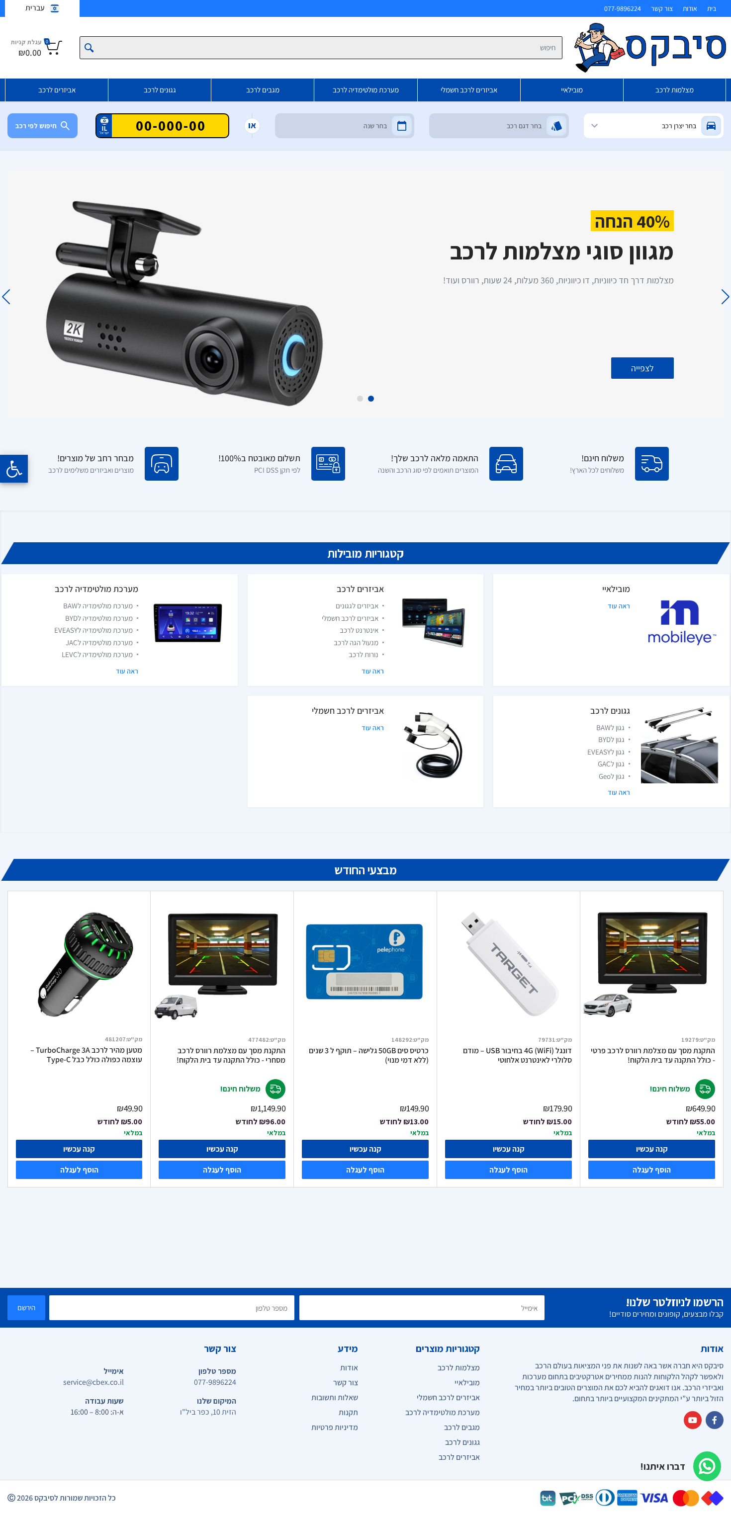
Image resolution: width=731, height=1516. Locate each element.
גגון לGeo (612, 776)
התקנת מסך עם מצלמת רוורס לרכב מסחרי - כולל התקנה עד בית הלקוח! (231, 1055)
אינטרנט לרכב (359, 630)
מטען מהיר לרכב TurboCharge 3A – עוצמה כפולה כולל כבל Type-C (86, 1055)
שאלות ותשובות (334, 1397)
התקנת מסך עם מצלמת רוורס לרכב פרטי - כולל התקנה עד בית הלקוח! (653, 1055)
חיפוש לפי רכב (36, 125)
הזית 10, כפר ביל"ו (208, 1412)
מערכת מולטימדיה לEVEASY (93, 630)
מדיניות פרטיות (334, 1427)
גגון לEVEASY (606, 752)
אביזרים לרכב (57, 89)
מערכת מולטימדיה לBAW (98, 605)
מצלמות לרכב (674, 89)
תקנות (348, 1412)
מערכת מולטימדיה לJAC (99, 642)
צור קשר (662, 8)
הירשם (26, 1307)
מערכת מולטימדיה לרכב (366, 89)
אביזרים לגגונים (357, 605)
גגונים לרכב (160, 89)
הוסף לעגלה (652, 1170)
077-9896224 (622, 8)
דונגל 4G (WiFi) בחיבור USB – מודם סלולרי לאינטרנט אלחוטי (517, 1055)
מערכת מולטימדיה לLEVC (97, 654)
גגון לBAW (610, 727)
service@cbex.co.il (93, 1382)
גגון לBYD (611, 739)
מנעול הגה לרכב (356, 642)
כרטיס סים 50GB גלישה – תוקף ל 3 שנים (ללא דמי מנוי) (369, 1055)
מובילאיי (572, 89)
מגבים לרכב (262, 89)
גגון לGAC (611, 763)
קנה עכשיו (652, 1149)
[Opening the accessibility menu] (14, 469)
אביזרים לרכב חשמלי (469, 89)
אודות (690, 8)
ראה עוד (619, 605)
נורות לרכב (363, 654)
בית (711, 8)
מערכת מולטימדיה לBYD (99, 618)
